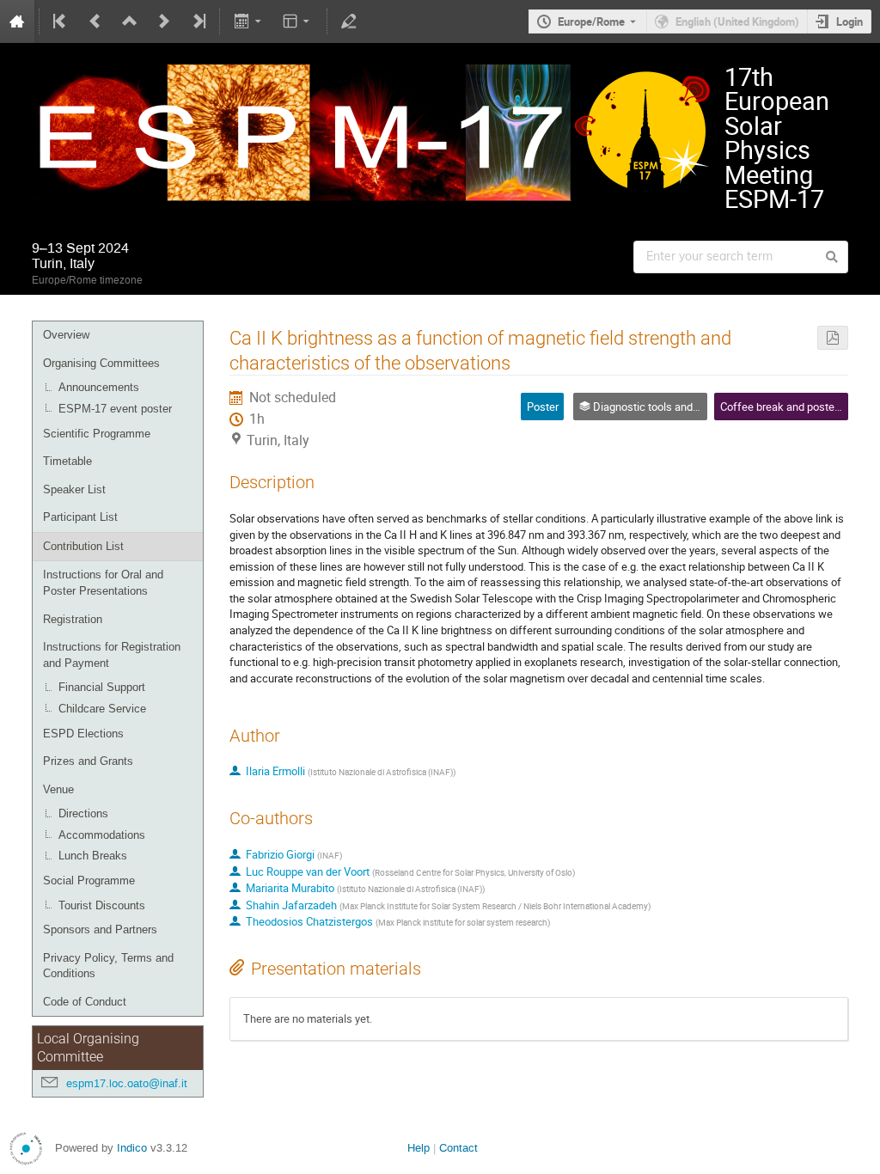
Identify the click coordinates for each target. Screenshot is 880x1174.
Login (849, 21)
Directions (83, 813)
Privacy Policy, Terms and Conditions (108, 966)
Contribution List (83, 546)
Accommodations (101, 835)
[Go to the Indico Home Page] (17, 21)
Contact (458, 1147)
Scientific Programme (96, 433)
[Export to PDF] (832, 338)
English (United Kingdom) (737, 21)
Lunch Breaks (92, 855)
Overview (66, 334)
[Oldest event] (61, 21)
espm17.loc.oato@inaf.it (126, 1083)
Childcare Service (102, 708)
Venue (58, 789)
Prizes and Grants (88, 761)
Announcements (98, 387)
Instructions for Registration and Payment (111, 655)
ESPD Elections (83, 733)
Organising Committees (101, 363)
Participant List (80, 517)
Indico (132, 1147)
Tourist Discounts (101, 905)
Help (418, 1147)
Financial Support (101, 687)
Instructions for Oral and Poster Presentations (103, 582)
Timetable (67, 461)
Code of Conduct (84, 1001)
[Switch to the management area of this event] (349, 21)
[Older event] (95, 21)
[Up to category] (130, 21)
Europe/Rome (591, 21)
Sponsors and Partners (100, 929)
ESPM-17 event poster (115, 408)
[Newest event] (197, 21)
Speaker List (74, 489)
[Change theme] (297, 21)
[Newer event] (164, 21)
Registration (72, 619)
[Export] (248, 21)
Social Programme (89, 880)
